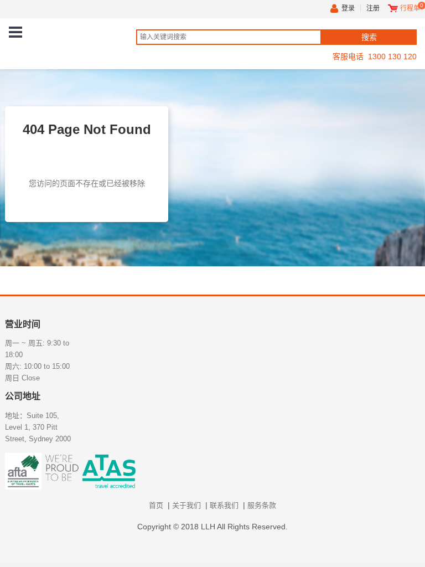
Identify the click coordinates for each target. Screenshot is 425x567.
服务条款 (261, 505)
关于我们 (186, 505)
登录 (348, 8)
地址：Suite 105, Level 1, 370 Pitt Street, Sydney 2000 (38, 427)
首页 (156, 505)
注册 (373, 8)
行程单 (410, 8)
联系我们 (224, 505)
